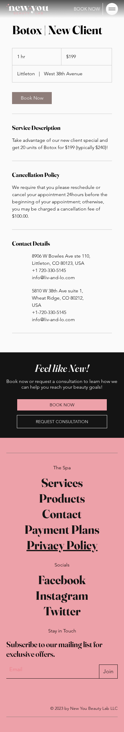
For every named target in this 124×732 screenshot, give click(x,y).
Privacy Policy (62, 545)
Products (62, 498)
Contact (62, 513)
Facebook (62, 579)
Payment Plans (61, 529)
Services (62, 482)
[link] (32, 98)
